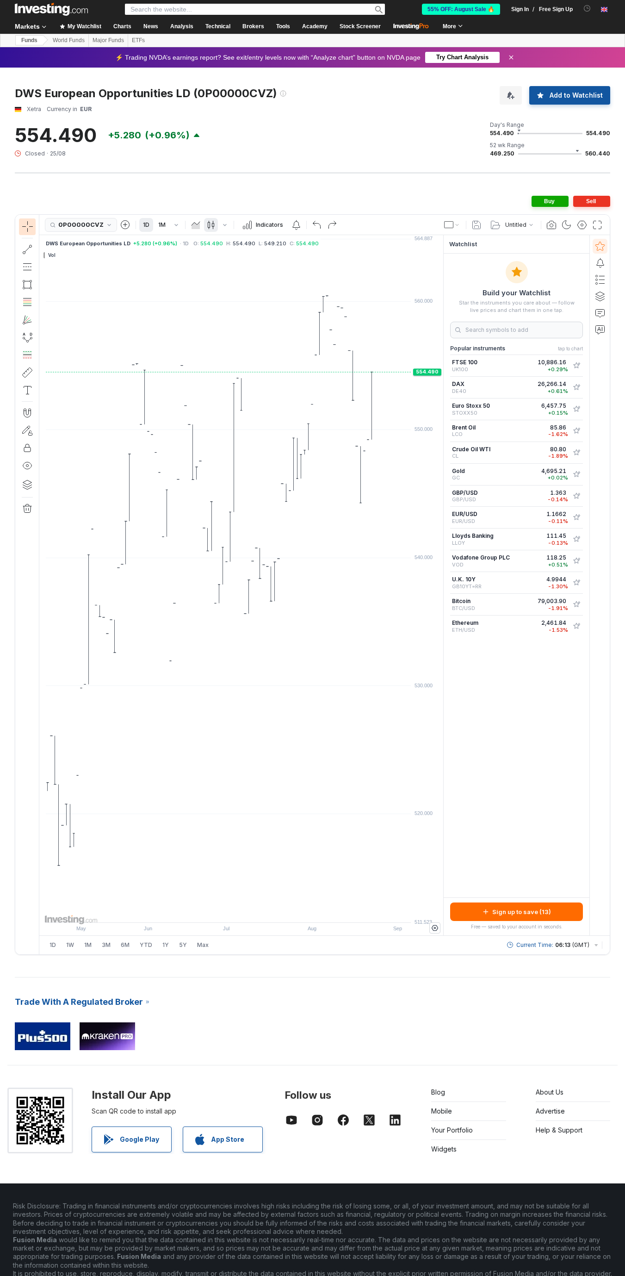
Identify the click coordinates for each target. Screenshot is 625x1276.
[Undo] (317, 225)
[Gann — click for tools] (27, 319)
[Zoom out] (216, 911)
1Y (165, 944)
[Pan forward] (254, 911)
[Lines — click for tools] (27, 249)
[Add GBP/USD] (576, 496)
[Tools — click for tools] (27, 372)
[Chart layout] (452, 225)
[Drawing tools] (42, 584)
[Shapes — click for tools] (27, 284)
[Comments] (600, 312)
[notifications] (587, 8)
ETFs (138, 40)
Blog (438, 1092)
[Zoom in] (229, 911)
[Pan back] (241, 911)
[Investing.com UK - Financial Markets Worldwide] (51, 9)
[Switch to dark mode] (567, 225)
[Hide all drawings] (27, 465)
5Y (183, 944)
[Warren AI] (600, 329)
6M (125, 944)
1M (162, 224)
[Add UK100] (576, 365)
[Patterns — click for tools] (27, 337)
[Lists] (600, 279)
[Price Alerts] (296, 225)
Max (203, 944)
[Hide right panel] (440, 585)
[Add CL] (576, 452)
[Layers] (27, 484)
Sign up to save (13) (521, 911)
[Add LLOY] (576, 539)
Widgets (444, 1149)
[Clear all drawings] (27, 508)
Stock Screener (360, 26)
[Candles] (211, 225)
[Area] (196, 225)
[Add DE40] (576, 387)
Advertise (550, 1111)
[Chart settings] (582, 225)
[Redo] (332, 225)
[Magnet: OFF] (27, 413)
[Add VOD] (576, 560)
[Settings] (434, 928)
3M (106, 944)
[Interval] (176, 225)
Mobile (441, 1111)
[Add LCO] (576, 430)
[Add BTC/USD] (576, 604)
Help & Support (559, 1130)
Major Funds (108, 40)
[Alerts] (600, 262)
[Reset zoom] (266, 911)
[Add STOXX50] (576, 409)
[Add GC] (576, 474)
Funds (29, 40)
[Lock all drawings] (27, 448)
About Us (549, 1092)
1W (70, 944)
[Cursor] (27, 226)
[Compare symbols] (125, 225)
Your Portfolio (452, 1130)
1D (146, 224)
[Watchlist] (600, 246)
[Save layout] (476, 225)
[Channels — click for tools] (27, 267)
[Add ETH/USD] (576, 626)
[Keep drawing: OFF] (27, 430)
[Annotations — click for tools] (27, 390)
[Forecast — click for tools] (27, 355)
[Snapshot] (551, 225)
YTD (146, 944)
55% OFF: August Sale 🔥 (461, 9)
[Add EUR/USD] (576, 517)
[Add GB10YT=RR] (576, 582)
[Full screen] (597, 225)
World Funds (69, 40)
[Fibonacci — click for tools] (27, 302)
